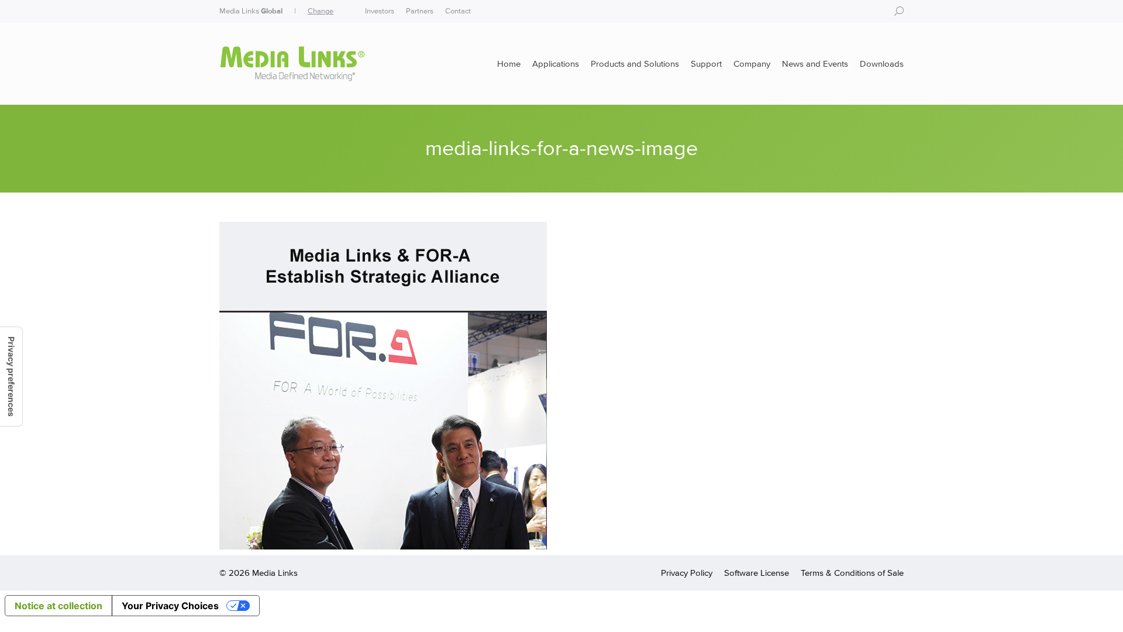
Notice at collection (58, 606)
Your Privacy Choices (170, 606)
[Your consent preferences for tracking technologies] (11, 376)
